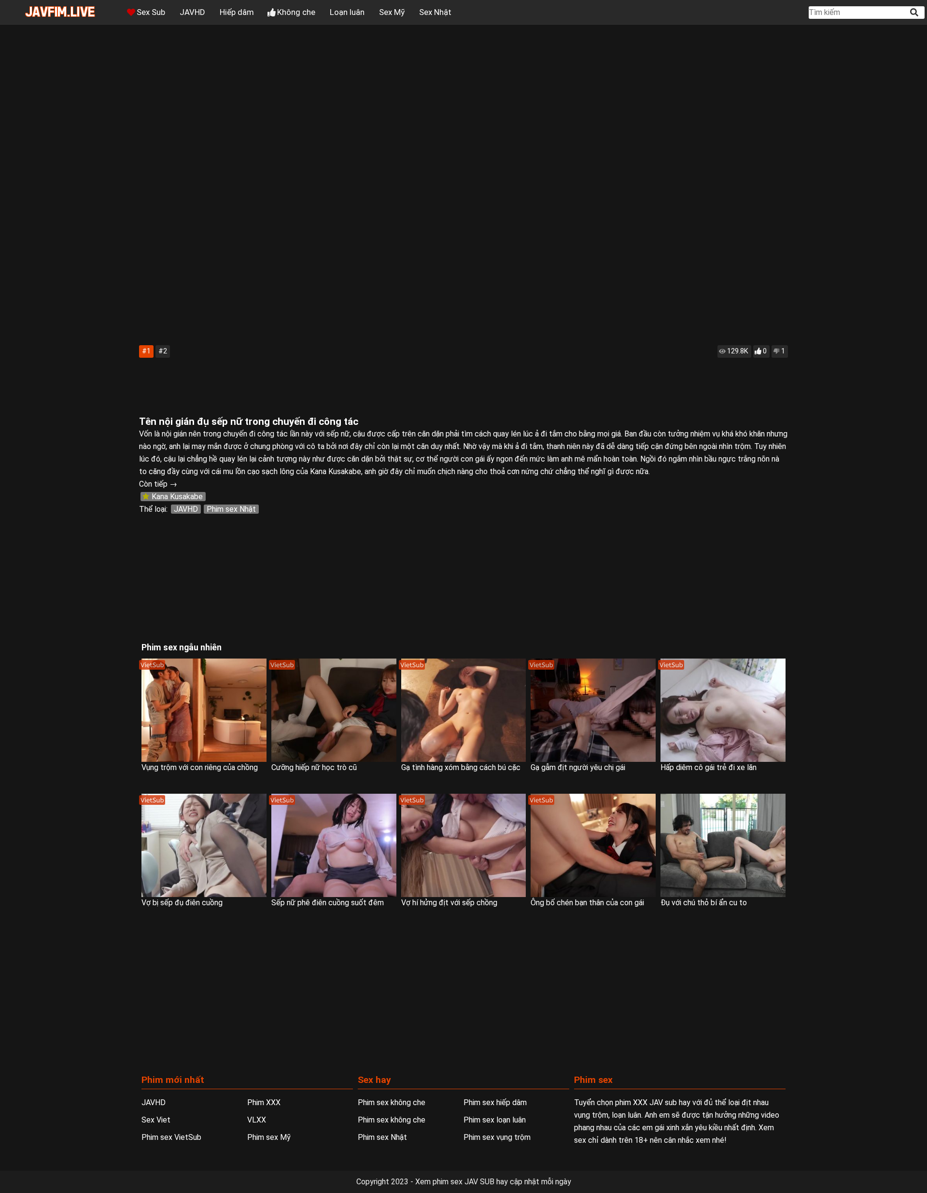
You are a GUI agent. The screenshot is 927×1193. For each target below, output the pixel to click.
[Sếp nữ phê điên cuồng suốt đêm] (334, 845)
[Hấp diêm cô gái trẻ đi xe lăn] (723, 710)
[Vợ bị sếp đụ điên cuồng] (204, 845)
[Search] (915, 12)
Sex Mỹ (392, 12)
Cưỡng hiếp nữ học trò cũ (314, 767)
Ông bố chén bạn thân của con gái (587, 902)
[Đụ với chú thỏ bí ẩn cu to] (723, 845)
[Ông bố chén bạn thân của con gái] (593, 845)
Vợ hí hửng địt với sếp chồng (449, 902)
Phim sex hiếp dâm (495, 1102)
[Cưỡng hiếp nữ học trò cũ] (334, 710)
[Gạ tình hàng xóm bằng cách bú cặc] (464, 710)
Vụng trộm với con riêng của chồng (199, 767)
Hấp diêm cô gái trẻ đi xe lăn (708, 767)
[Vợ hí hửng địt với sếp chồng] (464, 845)
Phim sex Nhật (231, 509)
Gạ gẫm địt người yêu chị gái (578, 767)
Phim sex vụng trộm (497, 1137)
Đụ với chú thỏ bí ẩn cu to (703, 902)
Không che (296, 12)
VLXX (256, 1119)
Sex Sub (151, 12)
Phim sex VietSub (171, 1137)
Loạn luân (347, 12)
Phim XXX (264, 1102)
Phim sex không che (391, 1102)
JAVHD (192, 12)
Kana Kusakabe (177, 496)
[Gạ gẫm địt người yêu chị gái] (593, 710)
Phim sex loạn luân (495, 1119)
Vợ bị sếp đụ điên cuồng (182, 902)
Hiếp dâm (237, 12)
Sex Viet (155, 1119)
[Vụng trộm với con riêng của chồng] (204, 710)
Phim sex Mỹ (269, 1137)
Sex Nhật (435, 12)
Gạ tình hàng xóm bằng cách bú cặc (460, 767)
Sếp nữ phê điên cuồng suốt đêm (327, 902)
